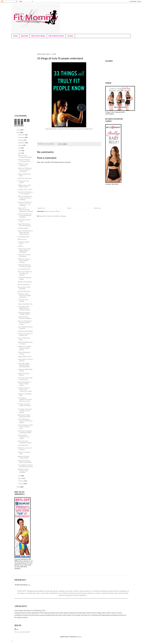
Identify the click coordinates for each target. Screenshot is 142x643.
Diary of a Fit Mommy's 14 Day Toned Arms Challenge (25, 197)
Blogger (79, 636)
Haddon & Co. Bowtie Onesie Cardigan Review (24, 348)
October (21, 140)
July (19, 148)
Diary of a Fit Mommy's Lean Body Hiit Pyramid (25, 273)
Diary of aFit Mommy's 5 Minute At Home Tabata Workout (25, 232)
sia (17, 629)
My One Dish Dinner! (24, 291)
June (20, 150)
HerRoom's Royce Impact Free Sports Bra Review (24, 295)
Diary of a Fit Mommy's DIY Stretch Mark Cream (25, 322)
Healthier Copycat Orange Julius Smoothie (23, 470)
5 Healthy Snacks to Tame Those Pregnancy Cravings (25, 389)
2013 (18, 487)
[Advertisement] (49, 45)
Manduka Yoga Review (25, 282)
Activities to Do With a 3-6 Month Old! (25, 334)
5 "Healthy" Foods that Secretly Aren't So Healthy (25, 410)
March (20, 478)
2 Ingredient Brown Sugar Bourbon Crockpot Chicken (24, 308)
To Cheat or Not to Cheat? (23, 181)
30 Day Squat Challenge (25, 331)
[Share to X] (62, 144)
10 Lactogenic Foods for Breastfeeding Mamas (25, 465)
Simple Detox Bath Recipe (23, 374)
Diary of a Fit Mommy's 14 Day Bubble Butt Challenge (25, 215)
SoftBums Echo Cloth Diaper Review (24, 186)
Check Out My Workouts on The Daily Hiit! (25, 192)
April (19, 475)
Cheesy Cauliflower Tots (25, 304)
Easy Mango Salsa (23, 236)
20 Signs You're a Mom (25, 189)
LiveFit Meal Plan (23, 445)
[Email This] (59, 144)
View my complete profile (22, 632)
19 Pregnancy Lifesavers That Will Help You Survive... (24, 399)
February (21, 481)
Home (15, 36)
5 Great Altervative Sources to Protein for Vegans (25, 420)
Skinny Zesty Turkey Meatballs (24, 287)
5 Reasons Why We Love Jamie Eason (24, 160)
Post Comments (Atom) (52, 211)
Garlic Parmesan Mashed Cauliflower (24, 317)
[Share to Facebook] (64, 144)
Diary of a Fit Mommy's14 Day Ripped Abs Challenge (25, 209)
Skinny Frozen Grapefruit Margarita (25, 156)
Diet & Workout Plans (56, 36)
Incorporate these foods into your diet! (25, 378)
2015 (18, 130)
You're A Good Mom (24, 269)
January (21, 483)
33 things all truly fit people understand (24, 404)
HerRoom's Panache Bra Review (24, 255)
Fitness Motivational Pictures (24, 353)
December (21, 135)
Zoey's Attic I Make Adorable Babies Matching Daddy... (24, 365)
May (19, 153)
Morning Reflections (24, 284)
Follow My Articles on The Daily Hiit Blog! (24, 265)
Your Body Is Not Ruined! (23, 300)
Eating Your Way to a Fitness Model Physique (24, 260)
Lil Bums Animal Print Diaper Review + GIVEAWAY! (24, 250)
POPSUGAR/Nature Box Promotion (25, 343)
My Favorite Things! (38, 36)
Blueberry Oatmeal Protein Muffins (23, 457)
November (21, 137)
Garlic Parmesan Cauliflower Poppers (25, 441)
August (20, 145)
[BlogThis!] (61, 144)
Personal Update (23, 228)
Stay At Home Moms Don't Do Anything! (24, 224)
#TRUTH (20, 246)
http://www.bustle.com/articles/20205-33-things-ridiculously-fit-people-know (69, 129)
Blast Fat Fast (22, 239)
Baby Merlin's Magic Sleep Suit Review (24, 415)
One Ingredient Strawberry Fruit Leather (23, 436)
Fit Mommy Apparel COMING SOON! (24, 313)
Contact (70, 36)
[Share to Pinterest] (66, 144)
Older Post (97, 208)
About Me (24, 36)
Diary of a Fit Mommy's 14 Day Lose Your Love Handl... (25, 169)
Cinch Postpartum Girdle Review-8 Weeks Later (25, 426)
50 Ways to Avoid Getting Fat (23, 164)
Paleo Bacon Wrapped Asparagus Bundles (25, 431)
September (21, 142)
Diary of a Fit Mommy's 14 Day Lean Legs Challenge (25, 203)
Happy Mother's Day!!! (24, 356)
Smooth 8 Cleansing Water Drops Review (25, 461)
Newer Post (41, 208)
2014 (18, 132)
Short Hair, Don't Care (24, 178)
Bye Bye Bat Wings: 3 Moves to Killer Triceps (24, 383)
